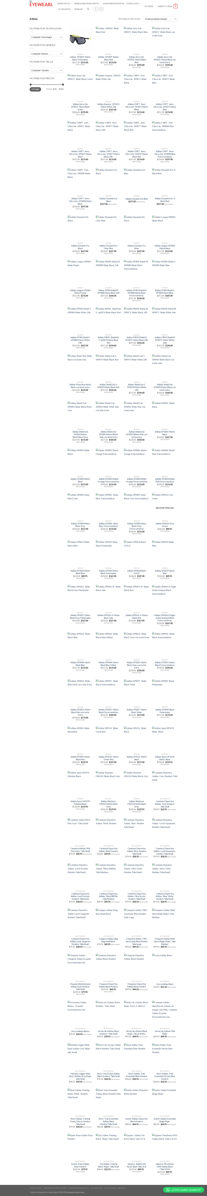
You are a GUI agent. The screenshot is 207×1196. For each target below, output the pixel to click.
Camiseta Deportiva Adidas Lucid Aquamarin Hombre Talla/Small (165, 851)
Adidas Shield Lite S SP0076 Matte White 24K (136, 387)
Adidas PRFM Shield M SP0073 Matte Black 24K (136, 338)
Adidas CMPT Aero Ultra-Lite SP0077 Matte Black (80, 154)
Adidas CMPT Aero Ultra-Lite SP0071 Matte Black (136, 107)
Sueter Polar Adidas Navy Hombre (80, 1165)
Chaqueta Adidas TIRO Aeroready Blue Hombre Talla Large (137, 941)
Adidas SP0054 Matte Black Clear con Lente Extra (137, 665)
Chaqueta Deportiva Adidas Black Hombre (108, 985)
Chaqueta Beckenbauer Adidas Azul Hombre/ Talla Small (80, 986)
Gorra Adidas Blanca (80, 1031)
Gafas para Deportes (113, 3)
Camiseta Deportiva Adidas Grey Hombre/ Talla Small (165, 804)
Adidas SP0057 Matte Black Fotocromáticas (108, 710)
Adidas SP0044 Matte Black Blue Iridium (108, 663)
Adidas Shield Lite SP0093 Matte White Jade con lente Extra (108, 434)
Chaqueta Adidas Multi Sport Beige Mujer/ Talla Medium (164, 941)
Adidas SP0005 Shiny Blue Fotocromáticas (108, 524)
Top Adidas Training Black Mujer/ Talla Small (108, 1165)
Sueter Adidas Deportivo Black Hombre (136, 1120)
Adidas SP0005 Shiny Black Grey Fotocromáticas (136, 526)
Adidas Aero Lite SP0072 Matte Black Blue (136, 59)
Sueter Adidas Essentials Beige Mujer (165, 1120)
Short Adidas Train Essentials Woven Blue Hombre (165, 1076)
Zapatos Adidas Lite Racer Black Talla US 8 (136, 1165)
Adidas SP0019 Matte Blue (164, 572)
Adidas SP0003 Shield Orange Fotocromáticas (108, 480)
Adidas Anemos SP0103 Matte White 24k (108, 105)
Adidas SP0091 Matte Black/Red (80, 758)
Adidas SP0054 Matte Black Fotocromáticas (165, 663)
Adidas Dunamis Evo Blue (136, 199)
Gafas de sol (63, 3)
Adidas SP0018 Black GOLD (136, 572)
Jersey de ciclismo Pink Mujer (165, 1032)
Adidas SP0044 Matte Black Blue (80, 663)
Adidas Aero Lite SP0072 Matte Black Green (80, 107)
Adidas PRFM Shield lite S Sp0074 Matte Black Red (108, 340)
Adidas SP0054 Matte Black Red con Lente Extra (80, 712)
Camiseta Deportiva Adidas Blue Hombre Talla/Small (136, 851)
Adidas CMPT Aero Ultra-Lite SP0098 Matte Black (80, 201)
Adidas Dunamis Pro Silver (137, 247)
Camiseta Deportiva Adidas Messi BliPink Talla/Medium (108, 896)
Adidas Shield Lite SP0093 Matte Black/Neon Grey (80, 434)
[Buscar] (88, 9)
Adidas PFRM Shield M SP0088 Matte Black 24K (108, 291)
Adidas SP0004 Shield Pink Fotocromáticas (164, 480)
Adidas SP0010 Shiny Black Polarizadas (108, 572)
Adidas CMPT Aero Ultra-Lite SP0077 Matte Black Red (136, 154)
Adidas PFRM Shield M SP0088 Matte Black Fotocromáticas (136, 293)
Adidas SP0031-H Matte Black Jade (108, 616)
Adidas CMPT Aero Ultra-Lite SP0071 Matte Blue (164, 107)
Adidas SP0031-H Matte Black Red (137, 616)
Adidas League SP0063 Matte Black (165, 247)
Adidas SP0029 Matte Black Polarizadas (80, 58)
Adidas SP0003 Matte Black (165, 433)
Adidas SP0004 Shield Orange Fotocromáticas (136, 480)
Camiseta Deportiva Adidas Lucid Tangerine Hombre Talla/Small (80, 941)
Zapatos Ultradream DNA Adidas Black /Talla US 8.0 (165, 1166)
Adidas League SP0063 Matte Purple (80, 291)
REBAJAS (78, 9)
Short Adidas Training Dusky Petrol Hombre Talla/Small (80, 1121)
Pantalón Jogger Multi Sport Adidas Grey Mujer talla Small (80, 1076)
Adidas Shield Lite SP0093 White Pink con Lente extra (136, 434)
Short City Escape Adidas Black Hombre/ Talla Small (108, 1075)
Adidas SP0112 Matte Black (137, 758)
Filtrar (35, 89)
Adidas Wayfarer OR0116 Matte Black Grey (136, 804)
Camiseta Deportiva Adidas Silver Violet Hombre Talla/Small (165, 896)
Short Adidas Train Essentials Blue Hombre (136, 1075)
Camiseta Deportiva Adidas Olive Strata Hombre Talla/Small (137, 896)
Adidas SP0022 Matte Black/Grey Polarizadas (80, 616)
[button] (183, 1190)
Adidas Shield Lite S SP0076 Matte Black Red (108, 385)
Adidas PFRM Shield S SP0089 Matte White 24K (80, 340)
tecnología (132, 3)
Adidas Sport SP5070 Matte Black (164, 758)
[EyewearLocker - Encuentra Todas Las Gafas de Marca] (41, 6)
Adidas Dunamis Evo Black (108, 199)
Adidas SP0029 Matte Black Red (108, 58)
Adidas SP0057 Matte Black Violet (137, 710)
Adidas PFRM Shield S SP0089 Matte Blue (165, 291)
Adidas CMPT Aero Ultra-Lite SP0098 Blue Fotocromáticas (164, 154)
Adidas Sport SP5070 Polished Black (80, 802)
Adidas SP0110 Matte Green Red (108, 758)
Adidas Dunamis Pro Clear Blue (108, 247)
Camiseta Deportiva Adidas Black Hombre (108, 849)
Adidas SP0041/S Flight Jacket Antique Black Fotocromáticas (164, 618)
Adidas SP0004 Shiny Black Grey (80, 524)
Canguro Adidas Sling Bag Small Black (108, 940)
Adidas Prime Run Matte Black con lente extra (80, 385)
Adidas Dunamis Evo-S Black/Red (165, 199)
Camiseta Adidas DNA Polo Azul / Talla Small (80, 849)
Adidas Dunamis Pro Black (80, 247)
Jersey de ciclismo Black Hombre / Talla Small (108, 1032)
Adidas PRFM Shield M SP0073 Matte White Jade (165, 340)
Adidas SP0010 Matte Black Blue (80, 572)
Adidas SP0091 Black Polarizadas (164, 710)
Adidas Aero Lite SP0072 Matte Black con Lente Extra (165, 59)
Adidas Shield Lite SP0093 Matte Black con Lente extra (165, 387)
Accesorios (64, 9)
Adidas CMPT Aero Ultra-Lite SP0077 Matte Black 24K (108, 154)
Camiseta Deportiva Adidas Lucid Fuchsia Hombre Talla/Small (80, 896)
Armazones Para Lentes (86, 3)
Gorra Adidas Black (164, 984)
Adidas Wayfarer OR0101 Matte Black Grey (108, 804)
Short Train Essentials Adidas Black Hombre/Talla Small (108, 1121)
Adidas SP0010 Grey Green (165, 524)
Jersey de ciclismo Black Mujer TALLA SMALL (136, 1032)
